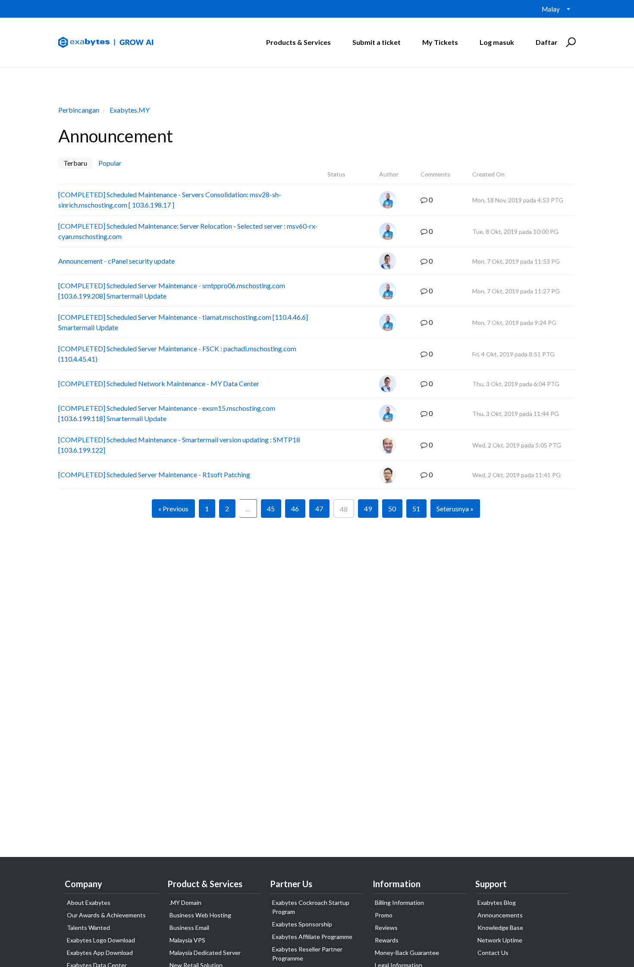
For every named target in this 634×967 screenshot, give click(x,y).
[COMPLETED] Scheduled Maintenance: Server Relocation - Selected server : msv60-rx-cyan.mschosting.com (188, 231)
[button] (569, 42)
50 (392, 508)
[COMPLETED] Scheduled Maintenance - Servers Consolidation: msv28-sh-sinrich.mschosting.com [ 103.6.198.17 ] (169, 199)
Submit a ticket (376, 42)
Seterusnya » (455, 508)
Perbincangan (78, 110)
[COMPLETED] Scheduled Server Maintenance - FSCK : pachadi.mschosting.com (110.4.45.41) (177, 353)
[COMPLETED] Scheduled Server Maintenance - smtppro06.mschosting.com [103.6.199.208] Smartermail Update (171, 290)
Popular (110, 163)
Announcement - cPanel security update (116, 261)
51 (416, 508)
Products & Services (298, 42)
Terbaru (75, 163)
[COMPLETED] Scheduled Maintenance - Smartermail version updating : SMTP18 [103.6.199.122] (179, 444)
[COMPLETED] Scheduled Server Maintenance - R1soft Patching (154, 474)
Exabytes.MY (130, 110)
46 (295, 508)
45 (271, 508)
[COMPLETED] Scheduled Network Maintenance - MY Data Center (158, 383)
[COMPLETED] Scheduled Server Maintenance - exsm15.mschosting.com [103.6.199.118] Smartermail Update (166, 413)
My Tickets (440, 42)
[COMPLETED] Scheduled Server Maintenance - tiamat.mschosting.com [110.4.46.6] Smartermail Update (183, 322)
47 (319, 508)
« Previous (173, 508)
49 (368, 508)
